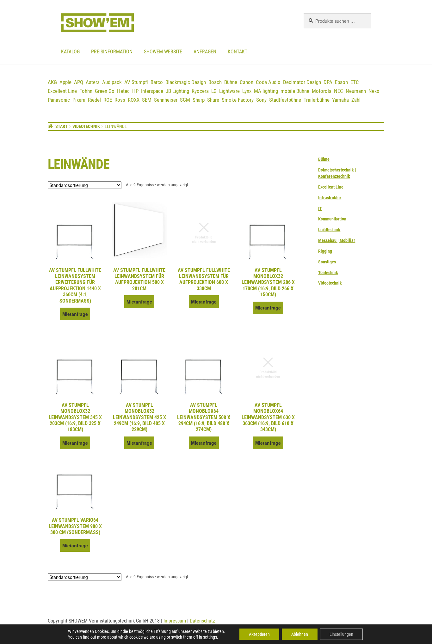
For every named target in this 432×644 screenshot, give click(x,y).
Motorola (321, 91)
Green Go (104, 91)
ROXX (133, 100)
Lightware (229, 91)
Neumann (356, 91)
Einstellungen (341, 634)
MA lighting (266, 91)
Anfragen (205, 52)
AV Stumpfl (136, 82)
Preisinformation (112, 52)
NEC (338, 91)
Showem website (163, 52)
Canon (246, 82)
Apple (65, 82)
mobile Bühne (295, 91)
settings (210, 637)
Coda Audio (268, 82)
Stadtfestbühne (285, 100)
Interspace (152, 91)
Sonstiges (327, 261)
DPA (328, 82)
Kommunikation (332, 218)
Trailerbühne (317, 100)
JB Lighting (177, 91)
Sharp (199, 100)
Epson (341, 82)
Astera (93, 82)
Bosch (215, 82)
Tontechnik (328, 272)
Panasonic (59, 100)
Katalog (70, 52)
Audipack (112, 82)
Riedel (94, 100)
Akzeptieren (259, 634)
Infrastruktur (329, 197)
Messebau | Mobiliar (336, 240)
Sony (261, 100)
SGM (185, 100)
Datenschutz (202, 621)
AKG (52, 82)
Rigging (325, 251)
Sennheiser (165, 100)
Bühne (230, 82)
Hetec (123, 91)
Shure (213, 100)
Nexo (374, 91)
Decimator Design (302, 82)
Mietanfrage (75, 314)
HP (135, 91)
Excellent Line (62, 91)
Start (61, 126)
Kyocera (200, 91)
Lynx (246, 91)
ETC (354, 82)
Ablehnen (299, 634)
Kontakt (237, 52)
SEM (146, 100)
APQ (78, 82)
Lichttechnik (329, 229)
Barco (157, 82)
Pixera (78, 100)
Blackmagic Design (185, 82)
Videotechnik (86, 126)
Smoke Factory (238, 100)
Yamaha (340, 100)
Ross (119, 100)
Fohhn (85, 91)
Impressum (175, 621)
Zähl (356, 100)
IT (320, 208)
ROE (107, 100)
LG (214, 91)
